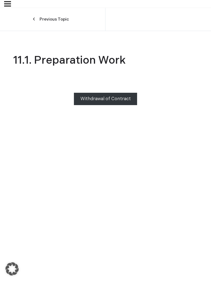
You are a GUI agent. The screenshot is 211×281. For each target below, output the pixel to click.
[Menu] (7, 4)
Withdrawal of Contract (105, 99)
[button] (12, 269)
